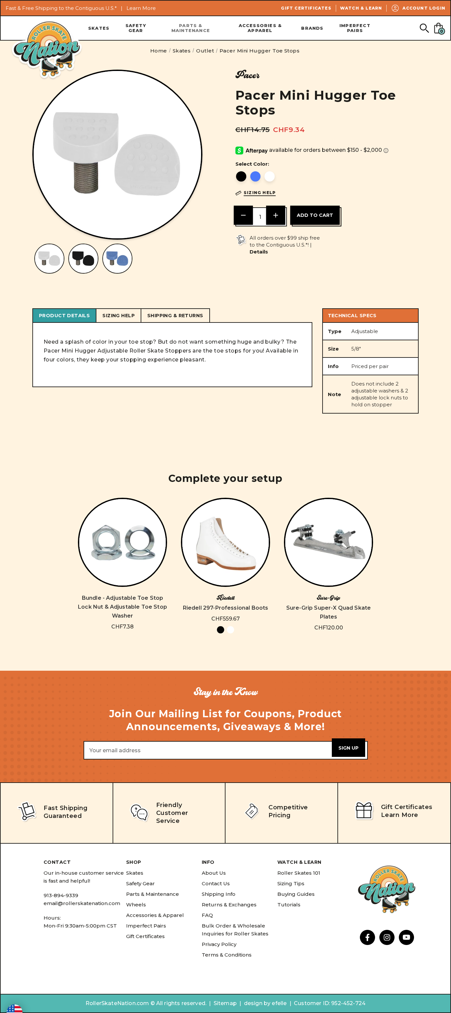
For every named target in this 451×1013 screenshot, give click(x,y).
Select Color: (252, 164)
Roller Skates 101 (298, 873)
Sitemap (225, 1003)
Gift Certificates (306, 8)
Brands (312, 28)
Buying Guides (296, 894)
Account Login (423, 8)
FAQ (207, 915)
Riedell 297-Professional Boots (225, 608)
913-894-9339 (61, 895)
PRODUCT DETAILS (64, 316)
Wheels (136, 904)
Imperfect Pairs (354, 28)
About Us (214, 873)
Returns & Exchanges (229, 904)
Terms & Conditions (227, 955)
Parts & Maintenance (190, 28)
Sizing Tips (290, 883)
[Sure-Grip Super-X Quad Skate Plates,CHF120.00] (328, 542)
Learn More (141, 8)
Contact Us (216, 883)
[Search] (424, 28)
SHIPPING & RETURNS (175, 316)
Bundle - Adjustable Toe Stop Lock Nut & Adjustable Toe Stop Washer (122, 607)
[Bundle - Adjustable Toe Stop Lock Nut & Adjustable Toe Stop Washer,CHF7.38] (122, 542)
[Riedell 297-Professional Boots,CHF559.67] (225, 542)
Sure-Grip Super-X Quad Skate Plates (328, 612)
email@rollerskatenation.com (82, 903)
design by (257, 1003)
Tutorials (288, 904)
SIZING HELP (118, 316)
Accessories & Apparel (260, 28)
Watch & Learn (361, 8)
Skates (98, 28)
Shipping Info (218, 894)
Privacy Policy (219, 944)
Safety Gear (135, 28)
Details (259, 252)
